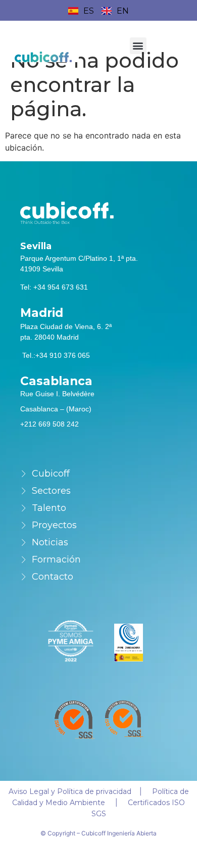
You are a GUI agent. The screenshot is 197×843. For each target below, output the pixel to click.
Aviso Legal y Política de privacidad (70, 791)
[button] (138, 45)
